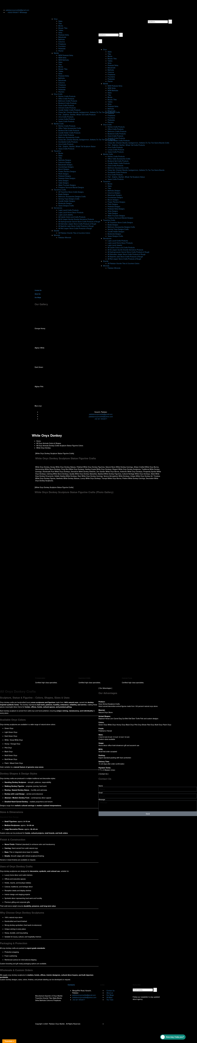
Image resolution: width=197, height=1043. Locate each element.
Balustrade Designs (65, 164)
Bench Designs (63, 169)
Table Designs (63, 183)
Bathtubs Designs (64, 160)
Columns (61, 42)
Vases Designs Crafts (66, 205)
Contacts (71, 985)
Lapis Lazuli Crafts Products (68, 210)
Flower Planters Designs (67, 171)
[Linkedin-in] (16, 4)
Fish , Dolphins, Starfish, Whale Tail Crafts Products (77, 114)
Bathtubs (61, 39)
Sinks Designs (63, 180)
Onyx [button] (56, 19)
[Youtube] (35, 4)
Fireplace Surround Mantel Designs (71, 187)
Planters (61, 92)
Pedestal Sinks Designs (66, 178)
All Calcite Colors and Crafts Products (71, 217)
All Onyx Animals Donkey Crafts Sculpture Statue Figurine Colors (59, 445)
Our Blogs (38, 297)
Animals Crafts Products (67, 108)
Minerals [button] (57, 235)
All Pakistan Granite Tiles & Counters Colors (74, 233)
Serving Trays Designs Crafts (68, 199)
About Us (37, 294)
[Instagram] (22, 4)
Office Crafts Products (66, 98)
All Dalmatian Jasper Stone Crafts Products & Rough (77, 224)
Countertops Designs (66, 167)
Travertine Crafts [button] (60, 189)
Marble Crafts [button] (59, 123)
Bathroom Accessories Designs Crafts (72, 196)
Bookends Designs (65, 203)
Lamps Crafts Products (66, 119)
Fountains (62, 46)
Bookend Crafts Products (67, 103)
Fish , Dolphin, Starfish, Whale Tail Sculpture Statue (77, 146)
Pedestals (61, 48)
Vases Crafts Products (66, 121)
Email (100, 792)
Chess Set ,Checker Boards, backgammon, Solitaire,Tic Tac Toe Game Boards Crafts (89, 112)
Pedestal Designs (64, 176)
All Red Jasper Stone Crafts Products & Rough (75, 228)
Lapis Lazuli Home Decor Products (70, 212)
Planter (61, 51)
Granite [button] (56, 230)
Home (38, 441)
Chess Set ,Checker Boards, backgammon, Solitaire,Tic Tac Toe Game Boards (86, 139)
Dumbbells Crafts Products (68, 142)
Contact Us (38, 290)
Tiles (60, 23)
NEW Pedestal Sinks (65, 55)
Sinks (60, 32)
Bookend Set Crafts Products (68, 130)
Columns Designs (64, 162)
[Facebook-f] (10, 4)
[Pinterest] (28, 4)
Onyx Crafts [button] (58, 94)
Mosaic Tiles (62, 28)
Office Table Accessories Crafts (69, 128)
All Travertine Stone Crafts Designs (71, 192)
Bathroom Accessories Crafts (68, 137)
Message (101, 799)
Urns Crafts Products (65, 117)
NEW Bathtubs (63, 60)
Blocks (60, 26)
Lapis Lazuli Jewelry (65, 215)
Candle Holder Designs (66, 201)
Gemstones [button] (58, 208)
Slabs (60, 21)
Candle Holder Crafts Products (69, 110)
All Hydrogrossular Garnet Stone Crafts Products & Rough (79, 221)
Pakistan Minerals (64, 237)
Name (100, 786)
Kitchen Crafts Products (66, 96)
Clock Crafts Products (66, 105)
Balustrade (62, 37)
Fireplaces (62, 44)
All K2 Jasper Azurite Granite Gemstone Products (76, 219)
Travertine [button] (57, 151)
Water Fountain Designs (67, 185)
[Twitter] (4, 4)
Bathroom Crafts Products (67, 101)
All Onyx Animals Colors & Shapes (48, 443)
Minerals (106, 266)
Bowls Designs (63, 194)
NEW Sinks (62, 57)
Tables (60, 30)
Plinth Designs (63, 174)
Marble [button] (56, 53)
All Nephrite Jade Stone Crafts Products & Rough (76, 226)
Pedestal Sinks (63, 35)
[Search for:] (158, 22)
